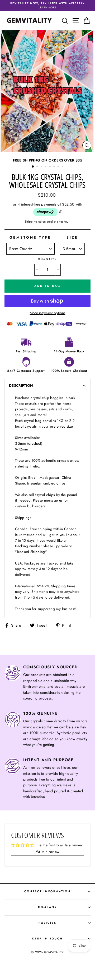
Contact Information (47, 891)
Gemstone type (30, 237)
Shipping (31, 221)
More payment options (47, 312)
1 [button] (33, 166)
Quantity (47, 259)
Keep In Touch (47, 938)
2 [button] (37, 167)
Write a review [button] (47, 851)
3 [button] (42, 167)
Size (72, 237)
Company (47, 907)
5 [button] (50, 167)
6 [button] (54, 167)
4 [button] (46, 167)
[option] (47, 5)
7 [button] (59, 167)
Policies (47, 923)
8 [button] (63, 167)
